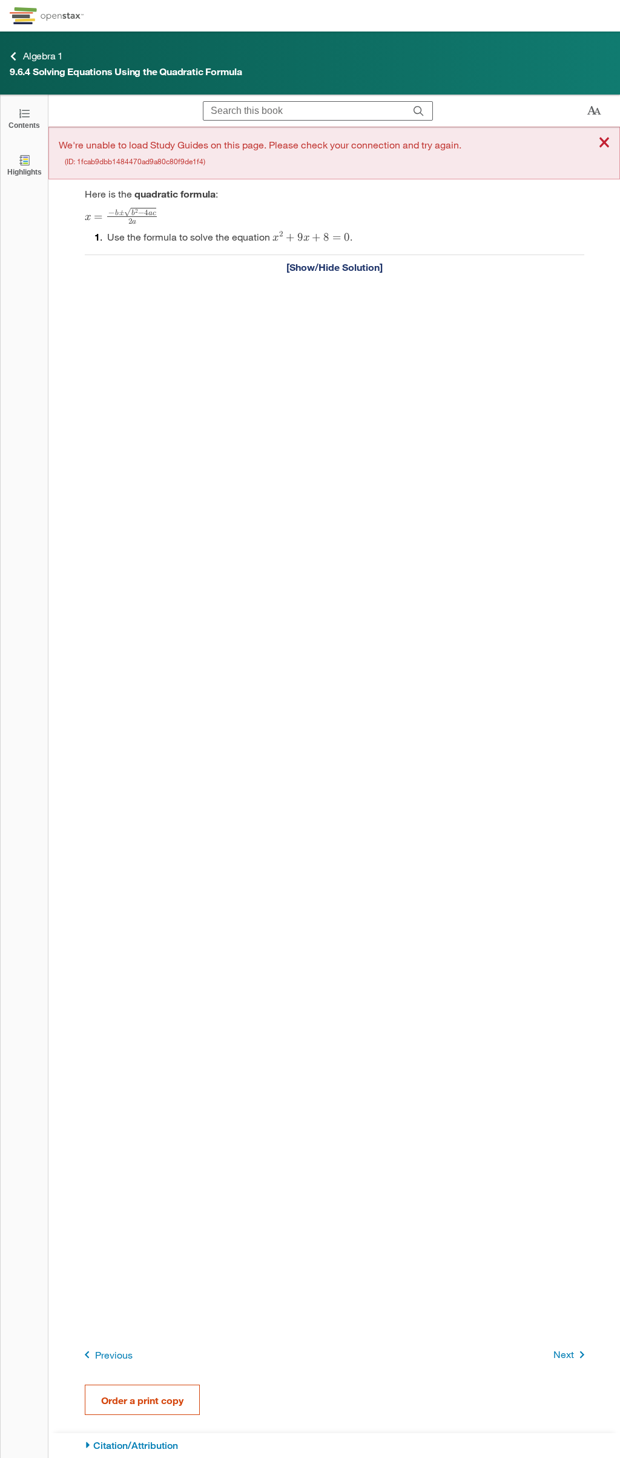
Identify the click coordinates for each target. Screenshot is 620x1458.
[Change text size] (594, 111)
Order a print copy (142, 1400)
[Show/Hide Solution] (334, 267)
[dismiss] (604, 143)
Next (563, 1354)
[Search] (418, 111)
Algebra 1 (43, 55)
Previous (114, 1354)
